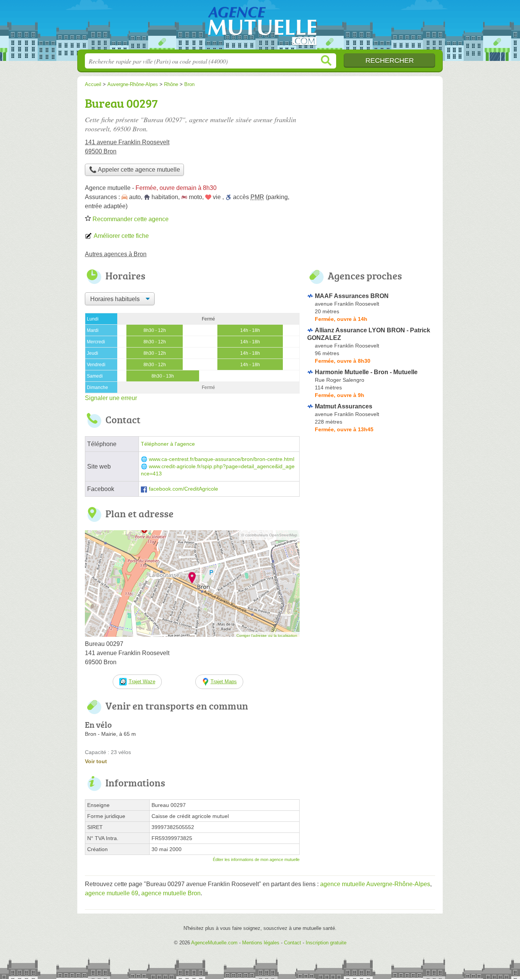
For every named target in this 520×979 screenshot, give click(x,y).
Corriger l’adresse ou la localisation (266, 635)
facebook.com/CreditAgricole (183, 489)
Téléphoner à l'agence (168, 444)
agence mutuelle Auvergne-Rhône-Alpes (375, 884)
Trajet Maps (224, 681)
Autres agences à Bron (116, 254)
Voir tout (96, 761)
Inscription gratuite (326, 943)
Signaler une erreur (111, 398)
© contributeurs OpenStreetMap (269, 535)
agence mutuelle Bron (171, 893)
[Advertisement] (371, 147)
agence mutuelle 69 (111, 893)
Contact (292, 943)
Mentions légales (260, 943)
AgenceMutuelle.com (260, 27)
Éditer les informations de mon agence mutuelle (256, 859)
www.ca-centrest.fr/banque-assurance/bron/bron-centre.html (221, 459)
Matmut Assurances (343, 406)
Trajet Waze (142, 681)
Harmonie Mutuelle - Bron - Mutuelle (366, 372)
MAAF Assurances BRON (352, 296)
